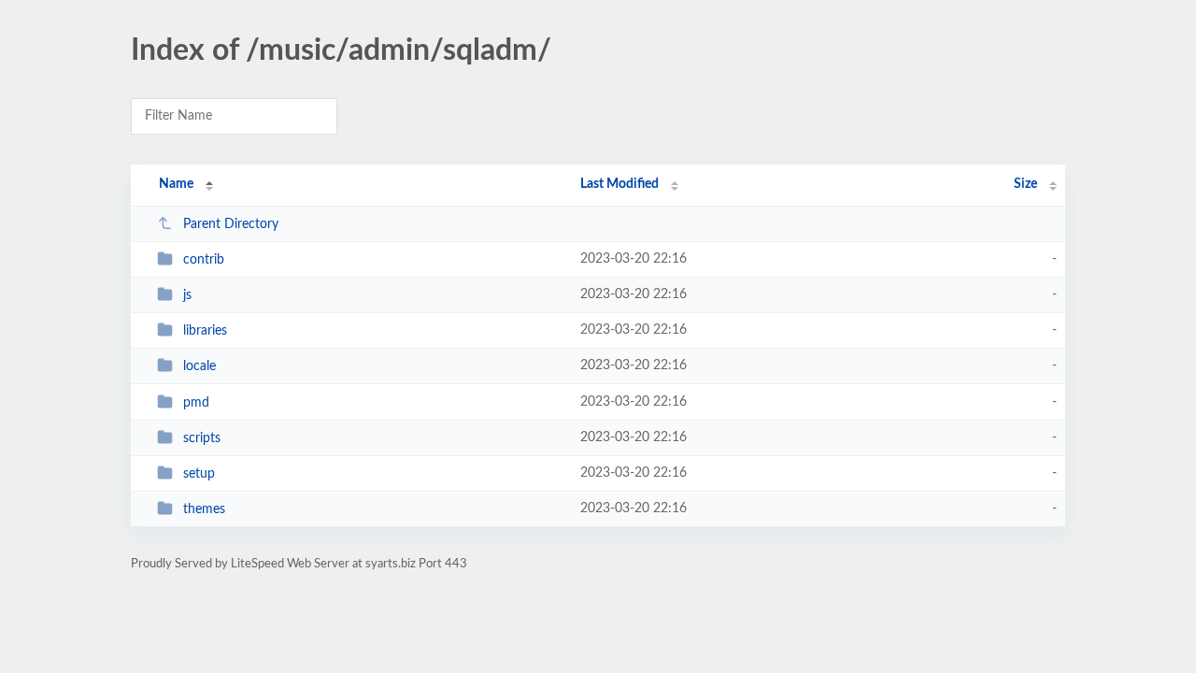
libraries (205, 330)
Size (1025, 184)
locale (199, 366)
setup (199, 473)
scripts (202, 438)
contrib (203, 259)
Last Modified (619, 184)
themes (204, 509)
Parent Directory (230, 224)
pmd (196, 402)
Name (176, 184)
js (187, 295)
